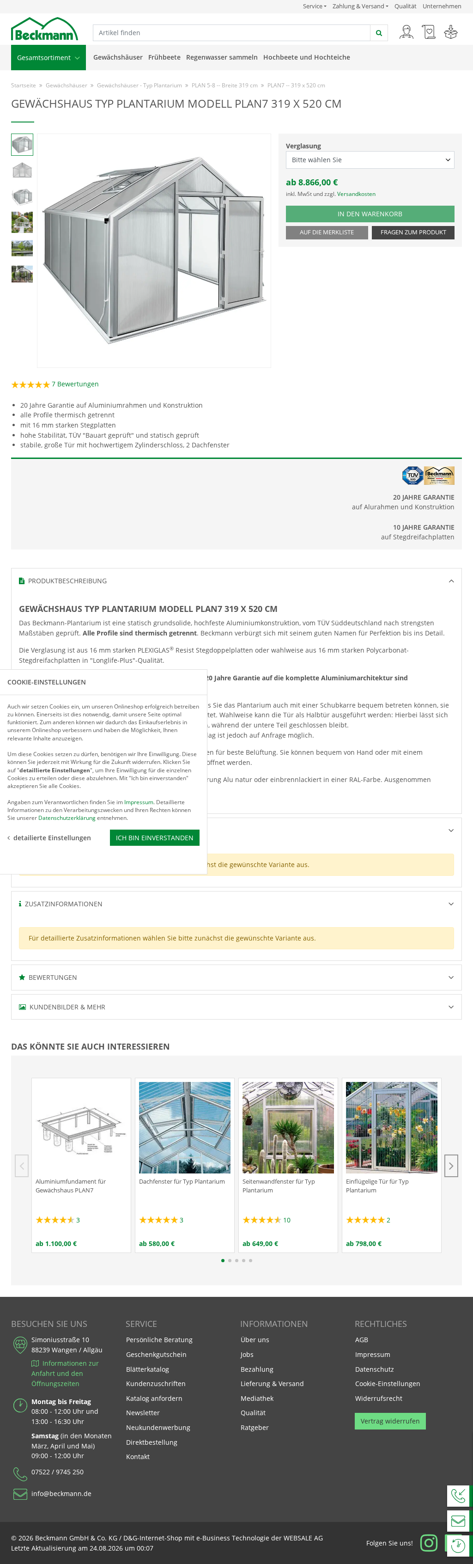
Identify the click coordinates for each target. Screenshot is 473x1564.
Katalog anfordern (154, 1398)
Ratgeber (255, 1427)
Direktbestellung (151, 1442)
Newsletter (143, 1412)
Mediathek (257, 1398)
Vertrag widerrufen (390, 1421)
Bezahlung (257, 1369)
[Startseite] (44, 28)
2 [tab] (229, 1260)
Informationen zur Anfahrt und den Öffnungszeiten (65, 1373)
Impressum (372, 1354)
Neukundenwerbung (158, 1427)
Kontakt (138, 1456)
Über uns (255, 1339)
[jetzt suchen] (379, 32)
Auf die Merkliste (327, 232)
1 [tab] (222, 1260)
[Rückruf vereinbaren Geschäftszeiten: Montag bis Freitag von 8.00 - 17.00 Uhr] (460, 1496)
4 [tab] (243, 1260)
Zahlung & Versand (358, 6)
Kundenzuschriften (156, 1383)
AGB (361, 1339)
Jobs (247, 1354)
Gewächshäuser (118, 57)
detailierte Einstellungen (52, 837)
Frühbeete (164, 57)
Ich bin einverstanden (155, 837)
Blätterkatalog (147, 1369)
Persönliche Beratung (159, 1339)
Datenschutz (374, 1369)
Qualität (405, 6)
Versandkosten (356, 193)
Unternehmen (442, 6)
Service (315, 6)
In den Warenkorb (377, 213)
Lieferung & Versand (272, 1383)
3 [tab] (236, 1260)
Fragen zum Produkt (413, 232)
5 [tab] (250, 1260)
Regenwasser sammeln (222, 57)
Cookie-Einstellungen (387, 1383)
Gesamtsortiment (45, 57)
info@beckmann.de (61, 1493)
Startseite (23, 85)
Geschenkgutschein (156, 1354)
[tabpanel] (81, 1165)
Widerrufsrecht (378, 1398)
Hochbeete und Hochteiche (306, 57)
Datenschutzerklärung (67, 817)
